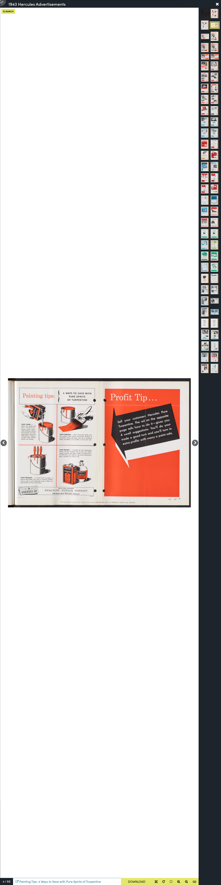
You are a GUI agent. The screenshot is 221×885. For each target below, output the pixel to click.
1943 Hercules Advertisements (37, 4)
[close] (217, 4)
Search (9, 11)
